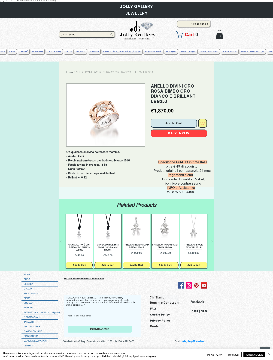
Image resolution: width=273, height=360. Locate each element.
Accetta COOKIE (254, 354)
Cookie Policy (160, 314)
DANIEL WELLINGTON (35, 340)
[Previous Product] (61, 241)
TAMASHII (29, 322)
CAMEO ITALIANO (33, 331)
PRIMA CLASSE (32, 326)
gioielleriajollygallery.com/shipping (139, 356)
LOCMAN (28, 303)
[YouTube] (204, 285)
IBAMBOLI (29, 345)
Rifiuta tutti (233, 354)
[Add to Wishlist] (202, 123)
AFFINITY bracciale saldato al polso (41, 312)
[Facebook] (181, 285)
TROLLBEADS (31, 293)
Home (69, 72)
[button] (192, 34)
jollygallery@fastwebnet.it (194, 341)
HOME (27, 274)
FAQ (153, 308)
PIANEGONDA (31, 336)
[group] (136, 241)
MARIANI (28, 307)
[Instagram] (189, 285)
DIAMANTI (29, 288)
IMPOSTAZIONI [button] (215, 354)
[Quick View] (79, 227)
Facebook (197, 302)
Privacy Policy (160, 320)
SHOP (27, 279)
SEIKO (27, 298)
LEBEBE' (28, 284)
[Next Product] (212, 241)
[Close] (269, 354)
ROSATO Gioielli (32, 317)
